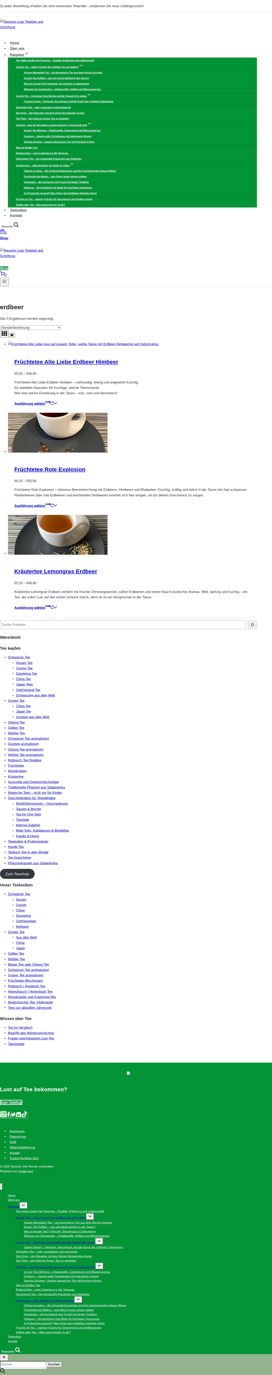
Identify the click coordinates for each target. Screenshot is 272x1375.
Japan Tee (23, 711)
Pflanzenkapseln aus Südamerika (33, 863)
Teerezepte (16, 1044)
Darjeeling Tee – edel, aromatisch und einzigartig (43, 107)
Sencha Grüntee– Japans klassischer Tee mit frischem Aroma (59, 142)
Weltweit (22, 927)
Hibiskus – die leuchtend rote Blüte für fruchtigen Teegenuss (58, 187)
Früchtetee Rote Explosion (49, 469)
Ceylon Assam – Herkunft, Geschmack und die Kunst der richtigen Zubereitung (68, 101)
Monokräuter (17, 771)
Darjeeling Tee (26, 674)
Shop (4, 238)
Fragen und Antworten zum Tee (31, 1038)
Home (14, 43)
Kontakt (16, 215)
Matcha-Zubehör (28, 825)
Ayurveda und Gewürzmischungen (33, 782)
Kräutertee (15, 776)
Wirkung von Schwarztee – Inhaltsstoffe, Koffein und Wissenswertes (62, 89)
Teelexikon (18, 210)
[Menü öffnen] (4, 282)
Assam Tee (24, 663)
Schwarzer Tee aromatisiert (28, 738)
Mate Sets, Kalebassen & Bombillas (42, 830)
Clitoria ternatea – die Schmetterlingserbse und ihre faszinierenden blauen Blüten (70, 171)
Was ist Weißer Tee (26, 147)
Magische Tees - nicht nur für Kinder (35, 793)
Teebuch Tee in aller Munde (28, 852)
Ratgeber (14, 1206)
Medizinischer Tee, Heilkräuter (30, 1002)
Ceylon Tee (24, 668)
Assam (21, 900)
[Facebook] (8, 1116)
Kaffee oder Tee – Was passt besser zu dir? (40, 204)
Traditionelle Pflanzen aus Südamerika (36, 787)
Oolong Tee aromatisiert (25, 749)
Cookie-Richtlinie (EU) (24, 1158)
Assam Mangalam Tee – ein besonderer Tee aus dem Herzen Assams (63, 72)
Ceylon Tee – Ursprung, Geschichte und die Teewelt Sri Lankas (55, 1242)
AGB (13, 1142)
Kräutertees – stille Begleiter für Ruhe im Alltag (45, 1300)
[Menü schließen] (1, 1186)
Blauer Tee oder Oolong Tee (28, 964)
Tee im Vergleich (20, 1028)
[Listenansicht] (12, 335)
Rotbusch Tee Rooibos (24, 760)
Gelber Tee (16, 728)
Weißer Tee (16, 733)
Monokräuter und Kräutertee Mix (32, 997)
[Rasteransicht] (4, 334)
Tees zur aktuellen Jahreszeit (30, 1008)
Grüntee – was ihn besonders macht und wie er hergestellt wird (56, 1267)
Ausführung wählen (29, 404)
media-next (26, 1171)
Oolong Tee (16, 722)
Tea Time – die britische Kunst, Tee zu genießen (42, 118)
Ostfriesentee (26, 921)
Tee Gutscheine (19, 858)
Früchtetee (16, 766)
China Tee (23, 679)
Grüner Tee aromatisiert (25, 975)
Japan (20, 948)
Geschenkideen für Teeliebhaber (32, 798)
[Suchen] (252, 624)
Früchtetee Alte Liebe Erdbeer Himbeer (66, 362)
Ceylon (21, 905)
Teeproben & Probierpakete (28, 841)
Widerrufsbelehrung (22, 1147)
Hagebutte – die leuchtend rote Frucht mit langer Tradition (56, 182)
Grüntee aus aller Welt (32, 717)
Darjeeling (23, 916)
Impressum (17, 1131)
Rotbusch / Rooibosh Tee (26, 986)
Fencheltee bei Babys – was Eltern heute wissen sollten (55, 176)
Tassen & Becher (28, 809)
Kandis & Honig (27, 836)
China (20, 910)
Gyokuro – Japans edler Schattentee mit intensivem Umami (57, 136)
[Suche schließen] (4, 1357)
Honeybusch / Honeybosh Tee (30, 992)
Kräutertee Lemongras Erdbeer (55, 571)
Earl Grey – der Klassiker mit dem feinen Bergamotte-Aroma (50, 113)
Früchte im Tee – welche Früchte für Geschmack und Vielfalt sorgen (54, 199)
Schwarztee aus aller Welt (35, 695)
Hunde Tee (16, 847)
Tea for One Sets (28, 814)
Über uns (17, 48)
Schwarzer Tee (19, 657)
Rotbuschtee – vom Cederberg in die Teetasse (42, 153)
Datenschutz (18, 1136)
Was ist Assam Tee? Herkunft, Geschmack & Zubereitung (56, 83)
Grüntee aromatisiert (23, 744)
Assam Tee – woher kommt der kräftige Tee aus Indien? (51, 1217)
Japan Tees (24, 684)
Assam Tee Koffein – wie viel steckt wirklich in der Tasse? (56, 78)
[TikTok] (24, 1116)
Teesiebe (22, 820)
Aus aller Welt (26, 937)
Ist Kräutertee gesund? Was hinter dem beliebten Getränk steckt (60, 193)
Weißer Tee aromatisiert (26, 755)
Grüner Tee (16, 701)
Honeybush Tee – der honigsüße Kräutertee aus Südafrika (48, 158)
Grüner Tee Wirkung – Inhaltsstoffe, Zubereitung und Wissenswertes (62, 130)
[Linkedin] (18, 1116)
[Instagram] (3, 1116)
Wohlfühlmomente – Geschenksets (42, 804)
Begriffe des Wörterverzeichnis (31, 1033)
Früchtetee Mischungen (25, 981)
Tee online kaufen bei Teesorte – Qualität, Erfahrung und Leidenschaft (55, 60)
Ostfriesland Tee (28, 690)
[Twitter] (13, 1116)
